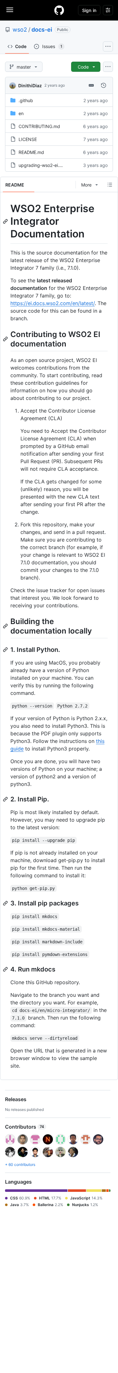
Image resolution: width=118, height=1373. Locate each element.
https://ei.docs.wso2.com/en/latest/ (52, 303)
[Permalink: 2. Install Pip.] (6, 799)
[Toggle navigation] (9, 10)
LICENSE (28, 139)
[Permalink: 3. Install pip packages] (6, 903)
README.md (31, 152)
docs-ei (41, 29)
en (21, 113)
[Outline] (109, 185)
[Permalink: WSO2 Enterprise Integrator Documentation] (6, 221)
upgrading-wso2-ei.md (42, 165)
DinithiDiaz (30, 85)
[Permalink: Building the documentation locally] (6, 626)
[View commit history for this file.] (103, 85)
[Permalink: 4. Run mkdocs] (6, 969)
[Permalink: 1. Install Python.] (6, 649)
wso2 (20, 29)
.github (26, 100)
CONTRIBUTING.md (39, 126)
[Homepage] (59, 10)
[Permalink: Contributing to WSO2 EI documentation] (6, 338)
